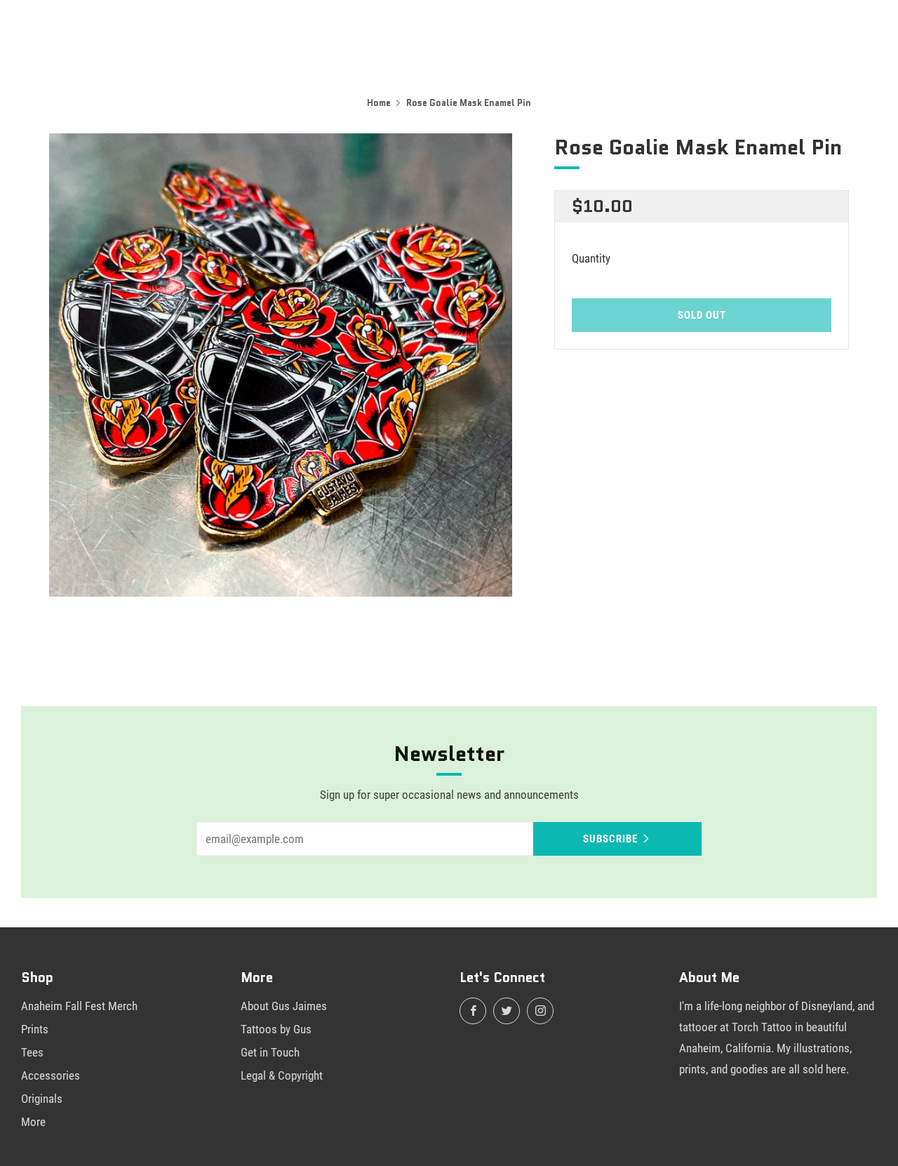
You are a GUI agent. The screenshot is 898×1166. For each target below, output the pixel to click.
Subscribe (610, 839)
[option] (280, 365)
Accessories (50, 1075)
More (33, 1122)
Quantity (591, 258)
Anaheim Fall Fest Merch (79, 1006)
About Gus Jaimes (284, 1006)
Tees (32, 1052)
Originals (41, 1099)
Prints (34, 1029)
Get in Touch (270, 1052)
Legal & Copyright (282, 1075)
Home (379, 103)
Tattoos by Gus (276, 1029)
